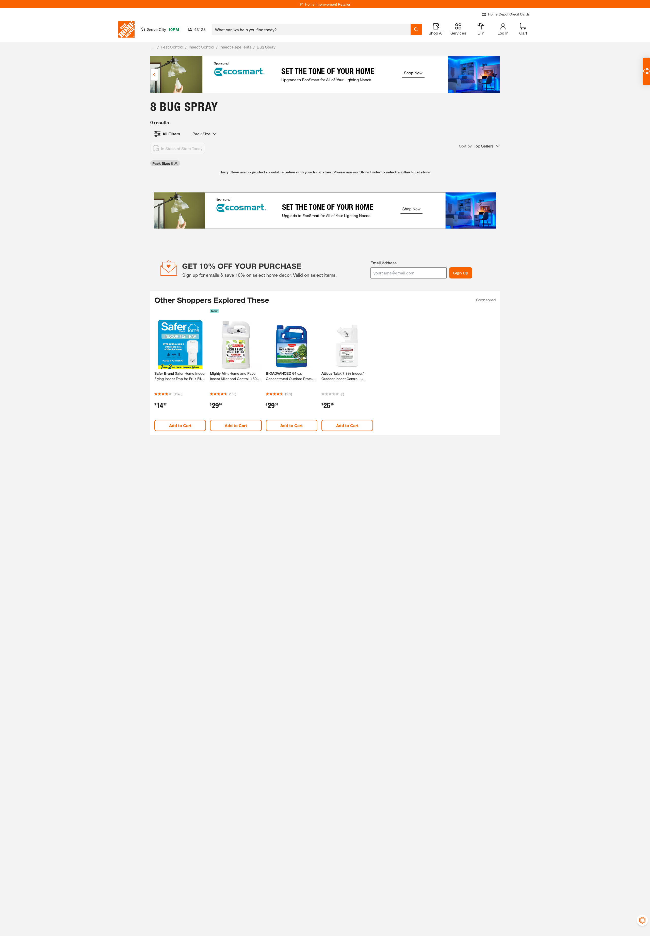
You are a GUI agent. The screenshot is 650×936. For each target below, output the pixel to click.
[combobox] (311, 29)
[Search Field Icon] (416, 29)
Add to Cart (180, 425)
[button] (479, 146)
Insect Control (201, 46)
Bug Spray (266, 46)
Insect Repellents (235, 46)
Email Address (383, 262)
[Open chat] (646, 71)
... (152, 47)
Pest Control (172, 46)
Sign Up (460, 272)
